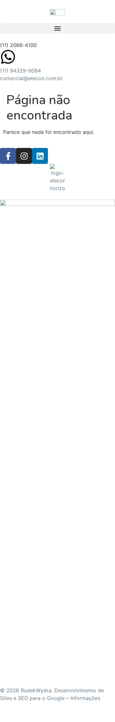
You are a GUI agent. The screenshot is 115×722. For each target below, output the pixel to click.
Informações (85, 698)
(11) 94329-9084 (20, 70)
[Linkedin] (40, 156)
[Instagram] (24, 156)
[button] (57, 28)
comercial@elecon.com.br (31, 78)
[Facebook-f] (8, 156)
